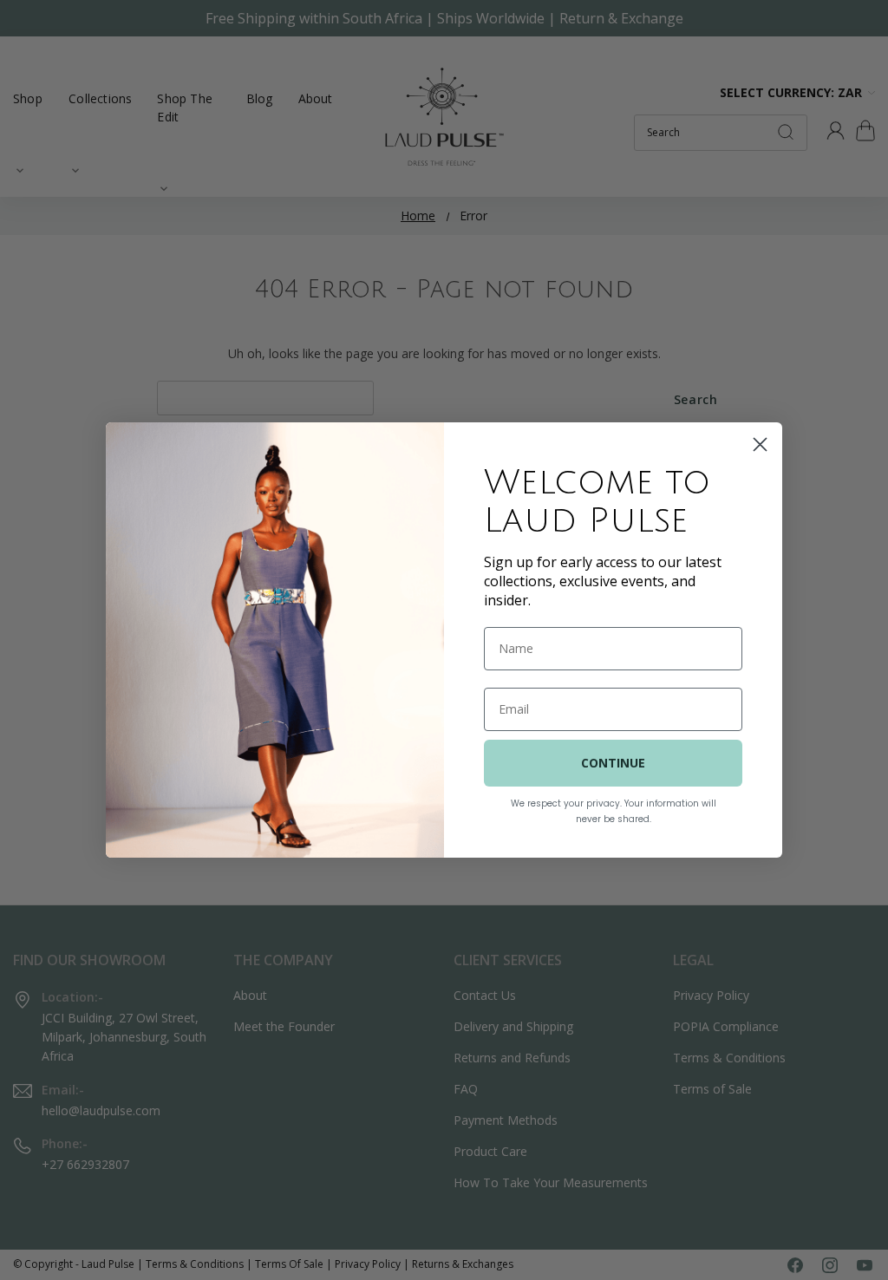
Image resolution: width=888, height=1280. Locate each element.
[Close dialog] (760, 444)
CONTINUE (613, 762)
